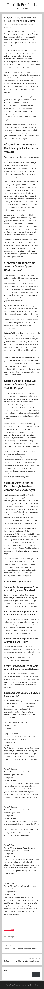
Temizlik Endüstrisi (22, 4)
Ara (5, 970)
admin (31, 24)
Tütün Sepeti (9, 930)
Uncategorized (12, 937)
